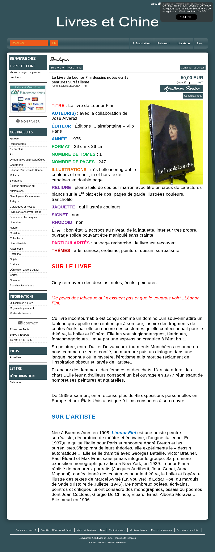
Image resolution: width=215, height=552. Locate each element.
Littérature (15, 222)
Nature (14, 227)
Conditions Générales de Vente (56, 530)
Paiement (163, 43)
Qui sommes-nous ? (21, 303)
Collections (16, 238)
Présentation (142, 43)
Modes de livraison (20, 313)
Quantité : (182, 82)
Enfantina (15, 254)
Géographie (17, 164)
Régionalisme (18, 143)
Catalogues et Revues (22, 206)
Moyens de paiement (22, 308)
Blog (200, 43)
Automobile (16, 248)
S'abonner (16, 382)
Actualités (15, 357)
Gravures (15, 280)
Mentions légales (138, 530)
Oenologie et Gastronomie (25, 196)
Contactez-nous (117, 530)
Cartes (13, 275)
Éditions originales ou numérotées (22, 188)
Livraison (183, 43)
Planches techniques (22, 285)
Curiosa (14, 264)
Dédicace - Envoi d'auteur (24, 269)
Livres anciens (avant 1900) (26, 212)
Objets (13, 259)
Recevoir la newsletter (188, 530)
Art (11, 154)
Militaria (14, 175)
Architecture (17, 149)
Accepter (187, 17)
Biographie (16, 180)
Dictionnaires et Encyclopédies (27, 159)
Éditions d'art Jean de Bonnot (26, 170)
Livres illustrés (18, 243)
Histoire (14, 138)
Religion (15, 201)
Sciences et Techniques (23, 217)
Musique (15, 233)
